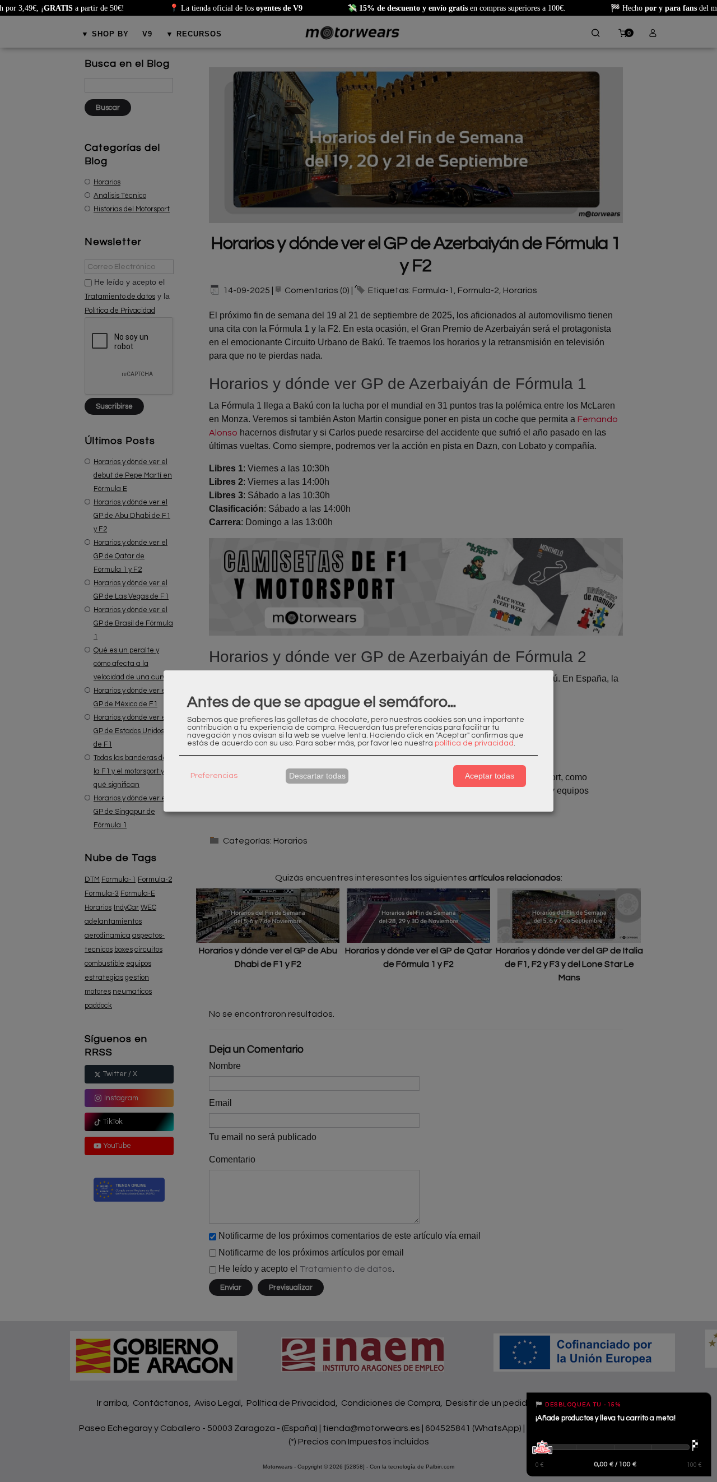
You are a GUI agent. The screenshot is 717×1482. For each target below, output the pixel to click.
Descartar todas (317, 775)
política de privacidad (474, 743)
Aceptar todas (489, 775)
